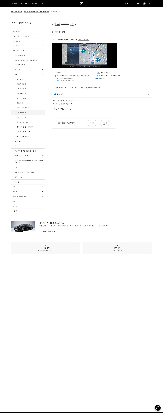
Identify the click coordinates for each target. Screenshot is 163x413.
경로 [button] (16, 74)
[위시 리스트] (138, 3)
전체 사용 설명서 (16, 11)
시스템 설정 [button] (16, 41)
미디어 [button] (15, 201)
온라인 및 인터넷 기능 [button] (19, 196)
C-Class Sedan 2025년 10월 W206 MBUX (36, 11)
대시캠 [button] (17, 182)
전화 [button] (14, 187)
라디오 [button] (15, 206)
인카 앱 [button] (15, 192)
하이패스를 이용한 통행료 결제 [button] (24, 172)
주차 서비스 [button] (18, 177)
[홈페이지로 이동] (82, 4)
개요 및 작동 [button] (16, 31)
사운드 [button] (15, 211)
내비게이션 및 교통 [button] (18, 50)
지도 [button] (16, 167)
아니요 (104, 123)
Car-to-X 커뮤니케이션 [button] (21, 156)
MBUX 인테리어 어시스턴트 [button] (21, 36)
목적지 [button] (17, 146)
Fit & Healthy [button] (17, 46)
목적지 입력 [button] (18, 70)
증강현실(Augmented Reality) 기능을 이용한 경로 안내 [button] (28, 161)
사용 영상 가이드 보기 (48, 232)
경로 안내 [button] (18, 141)
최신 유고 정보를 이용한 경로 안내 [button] (25, 151)
